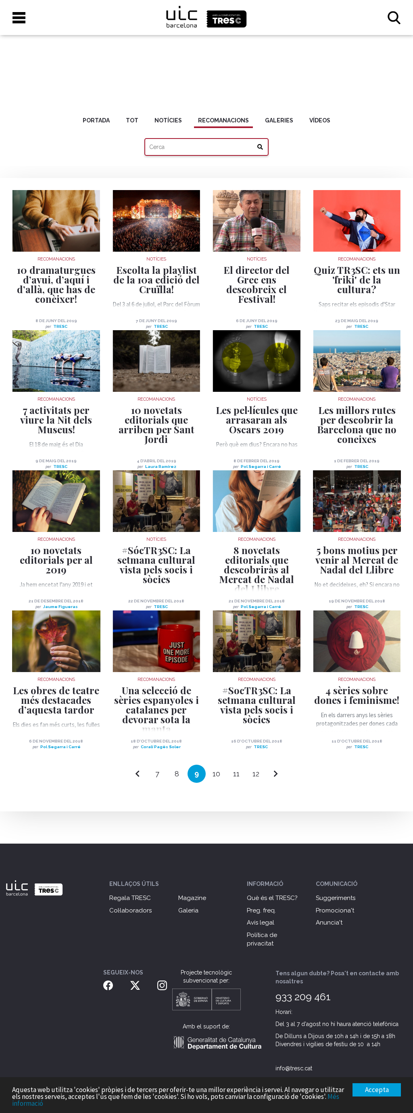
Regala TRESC (130, 898)
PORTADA (96, 120)
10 (216, 774)
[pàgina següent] (276, 774)
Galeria (188, 910)
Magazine (192, 898)
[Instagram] (162, 984)
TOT (132, 120)
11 (236, 774)
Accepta (377, 1089)
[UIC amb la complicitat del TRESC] (206, 17)
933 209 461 (303, 997)
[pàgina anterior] (137, 774)
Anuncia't (329, 922)
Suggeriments (335, 898)
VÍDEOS (319, 120)
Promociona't (335, 910)
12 (255, 774)
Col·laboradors (130, 910)
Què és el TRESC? (272, 898)
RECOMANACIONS (223, 120)
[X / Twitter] (135, 984)
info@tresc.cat (293, 1068)
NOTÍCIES (168, 120)
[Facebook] (108, 984)
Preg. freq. (261, 910)
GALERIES (279, 120)
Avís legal (260, 922)
